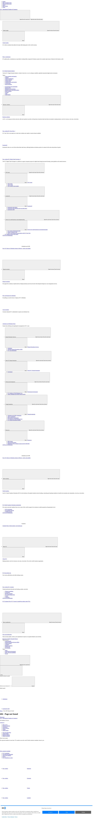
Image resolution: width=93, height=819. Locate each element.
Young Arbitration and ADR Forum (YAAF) (16, 394)
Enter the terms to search (5, 676)
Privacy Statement (11, 816)
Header (4, 1)
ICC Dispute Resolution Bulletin (14, 420)
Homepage (2, 717)
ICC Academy (8, 587)
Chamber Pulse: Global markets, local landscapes (12, 525)
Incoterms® (5, 145)
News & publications (32, 622)
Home (1, 710)
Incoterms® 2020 (11, 209)
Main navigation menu (7, 2)
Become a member (6, 725)
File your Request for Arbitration (9, 295)
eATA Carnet (10, 184)
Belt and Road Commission (13, 417)
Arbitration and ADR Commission (14, 415)
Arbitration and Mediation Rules (9, 323)
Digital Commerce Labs (12, 232)
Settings (83, 812)
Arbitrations (5, 699)
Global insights (31, 30)
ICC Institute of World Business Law (15, 393)
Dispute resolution (31, 269)
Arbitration (10, 348)
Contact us (2, 722)
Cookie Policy (4, 816)
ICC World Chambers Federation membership (12, 505)
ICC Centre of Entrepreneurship (14, 230)
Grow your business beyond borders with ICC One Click (19, 233)
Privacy (16, 816)
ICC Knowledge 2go (7, 573)
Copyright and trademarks (8, 754)
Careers (4, 729)
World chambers (31, 478)
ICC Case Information (12, 350)
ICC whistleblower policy (8, 757)
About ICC (30, 546)
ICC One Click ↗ (9, 131)
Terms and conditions (7, 755)
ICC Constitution (6, 753)
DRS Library (10, 441)
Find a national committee (5, 751)
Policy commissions (6, 56)
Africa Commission (11, 416)
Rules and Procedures (12, 442)
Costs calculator (6, 309)
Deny (67, 812)
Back (23, 40)
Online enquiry (6, 730)
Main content (5, 6)
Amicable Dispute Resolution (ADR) (15, 349)
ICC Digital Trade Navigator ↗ (12, 159)
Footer (4, 7)
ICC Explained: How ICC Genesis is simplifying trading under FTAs (16, 601)
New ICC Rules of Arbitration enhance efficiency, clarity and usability (17, 248)
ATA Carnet (10, 183)
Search (4, 5)
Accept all (50, 812)
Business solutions (31, 104)
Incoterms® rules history (12, 207)
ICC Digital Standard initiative (9, 70)
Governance (10, 371)
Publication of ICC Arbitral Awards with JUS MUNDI (18, 443)
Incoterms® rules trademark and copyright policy (17, 208)
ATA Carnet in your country (13, 186)
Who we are (5, 724)
